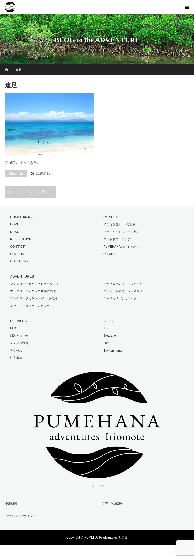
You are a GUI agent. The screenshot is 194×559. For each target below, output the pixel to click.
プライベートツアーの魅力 (121, 232)
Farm (106, 343)
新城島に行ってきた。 (22, 163)
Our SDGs (110, 254)
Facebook (92, 486)
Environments (112, 350)
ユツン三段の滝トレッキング (123, 291)
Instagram (101, 486)
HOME (14, 224)
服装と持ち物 (19, 335)
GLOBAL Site (19, 261)
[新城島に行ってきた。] (49, 124)
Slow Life (16, 173)
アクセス (16, 350)
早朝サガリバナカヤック (120, 298)
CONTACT (17, 246)
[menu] (187, 7)
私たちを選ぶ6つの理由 (119, 224)
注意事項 (16, 358)
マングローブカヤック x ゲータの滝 (34, 284)
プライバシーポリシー (20, 516)
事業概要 (11, 503)
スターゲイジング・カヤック (30, 306)
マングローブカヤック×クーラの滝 (33, 298)
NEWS (14, 232)
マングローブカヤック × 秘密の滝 (33, 291)
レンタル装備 (19, 343)
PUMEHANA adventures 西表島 (106, 537)
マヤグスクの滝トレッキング (123, 284)
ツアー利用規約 (112, 503)
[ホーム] (6, 66)
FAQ (13, 328)
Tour (106, 328)
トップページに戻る (33, 192)
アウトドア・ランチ (117, 239)
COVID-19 (17, 254)
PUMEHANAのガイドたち (121, 246)
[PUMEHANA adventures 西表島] (97, 474)
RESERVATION (20, 239)
